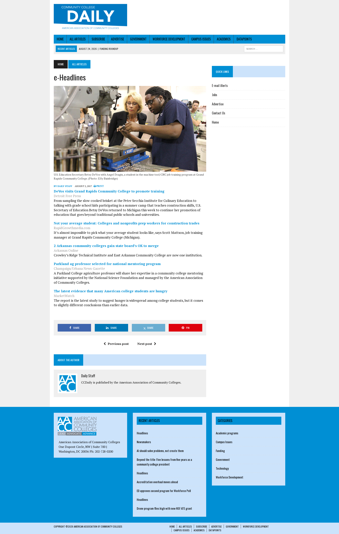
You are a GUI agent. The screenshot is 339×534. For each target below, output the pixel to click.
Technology (222, 468)
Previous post (118, 344)
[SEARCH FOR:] (263, 48)
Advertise (117, 39)
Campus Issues (201, 39)
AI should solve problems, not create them (160, 450)
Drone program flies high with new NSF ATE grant (164, 508)
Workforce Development (169, 39)
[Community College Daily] (90, 17)
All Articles (78, 39)
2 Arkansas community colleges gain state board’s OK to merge (106, 245)
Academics (224, 39)
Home (60, 39)
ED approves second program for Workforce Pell (164, 490)
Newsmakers (144, 442)
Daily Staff (88, 375)
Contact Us (218, 113)
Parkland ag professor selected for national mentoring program (107, 264)
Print (100, 186)
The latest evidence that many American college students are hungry (110, 291)
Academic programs (227, 433)
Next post (144, 344)
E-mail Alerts (220, 85)
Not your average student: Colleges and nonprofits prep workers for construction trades (126, 223)
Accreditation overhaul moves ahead (157, 482)
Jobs (214, 94)
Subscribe (98, 39)
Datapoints (244, 39)
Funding (220, 450)
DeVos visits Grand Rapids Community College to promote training (109, 191)
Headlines (142, 433)
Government (138, 39)
